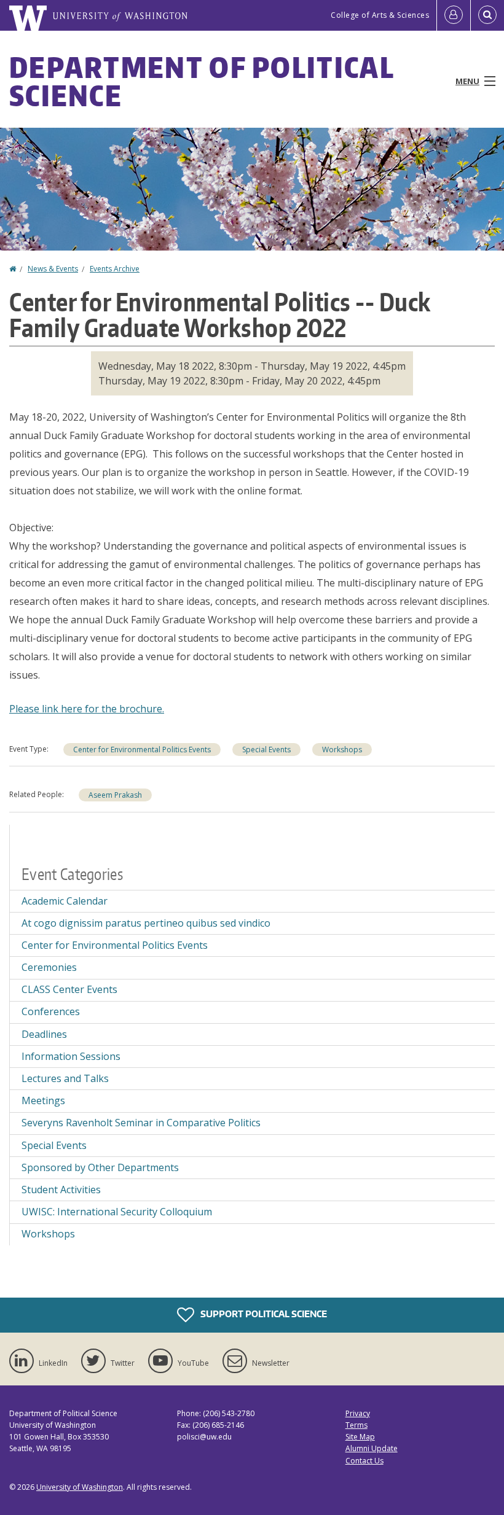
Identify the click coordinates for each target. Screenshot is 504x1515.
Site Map (360, 1436)
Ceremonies (49, 967)
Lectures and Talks (65, 1078)
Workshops (342, 749)
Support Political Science (263, 1314)
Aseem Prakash (115, 795)
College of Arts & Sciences (380, 15)
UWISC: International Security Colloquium (117, 1211)
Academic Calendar (65, 901)
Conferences (51, 1011)
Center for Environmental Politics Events (142, 749)
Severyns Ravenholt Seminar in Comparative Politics (141, 1122)
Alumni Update (371, 1448)
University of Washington (79, 1487)
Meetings (43, 1100)
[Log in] (453, 15)
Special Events (266, 749)
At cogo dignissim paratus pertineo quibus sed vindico (146, 923)
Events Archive (115, 268)
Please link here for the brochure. (86, 708)
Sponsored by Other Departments (100, 1167)
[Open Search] (487, 15)
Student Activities (61, 1189)
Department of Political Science (201, 81)
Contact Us (364, 1460)
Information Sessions (71, 1056)
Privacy (357, 1413)
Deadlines (44, 1034)
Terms (356, 1425)
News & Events (53, 268)
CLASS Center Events (69, 989)
